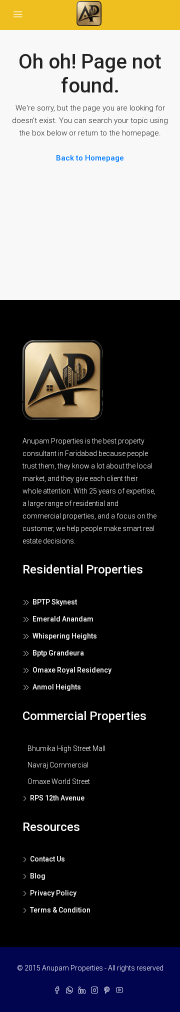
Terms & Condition (60, 910)
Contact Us (47, 859)
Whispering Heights (64, 636)
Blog (38, 876)
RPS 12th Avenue (57, 798)
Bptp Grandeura (58, 653)
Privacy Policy (53, 893)
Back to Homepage (90, 158)
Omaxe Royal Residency (72, 670)
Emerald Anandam (63, 619)
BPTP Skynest (54, 602)
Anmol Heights (56, 687)
